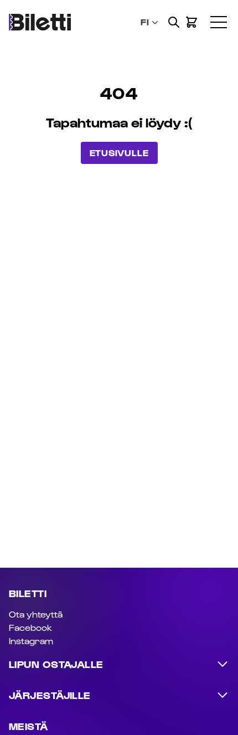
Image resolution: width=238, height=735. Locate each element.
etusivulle (119, 152)
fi (145, 22)
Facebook (30, 627)
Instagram (31, 640)
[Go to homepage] (40, 22)
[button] (224, 14)
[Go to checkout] (191, 22)
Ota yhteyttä (36, 614)
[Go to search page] (173, 22)
